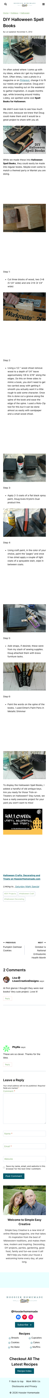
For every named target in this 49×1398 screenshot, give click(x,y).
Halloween (25, 13)
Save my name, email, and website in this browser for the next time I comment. (25, 1167)
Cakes (36, 1342)
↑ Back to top (16, 1381)
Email (8, 1146)
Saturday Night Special (27, 886)
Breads (15, 1337)
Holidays (14, 13)
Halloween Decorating (14, 899)
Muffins (36, 1347)
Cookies (15, 1342)
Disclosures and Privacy (24, 1386)
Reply (7, 998)
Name (8, 1133)
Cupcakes (36, 1337)
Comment (9, 1091)
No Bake (15, 1347)
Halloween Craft (26, 894)
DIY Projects (10, 894)
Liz (7, 32)
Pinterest (24, 80)
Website (8, 1159)
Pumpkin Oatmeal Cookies (12, 947)
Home (5, 13)
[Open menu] (43, 4)
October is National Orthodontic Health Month (39, 950)
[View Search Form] (5, 4)
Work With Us (33, 1381)
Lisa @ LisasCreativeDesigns (25, 979)
